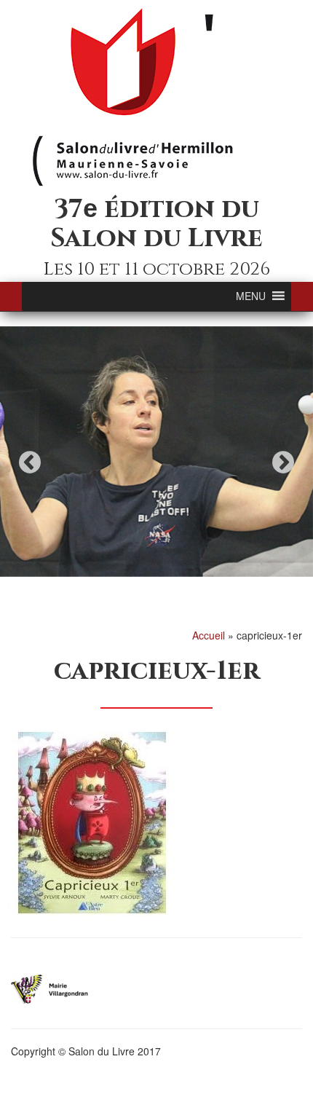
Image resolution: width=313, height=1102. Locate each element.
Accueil (208, 635)
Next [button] (283, 462)
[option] (156, 451)
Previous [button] (30, 462)
